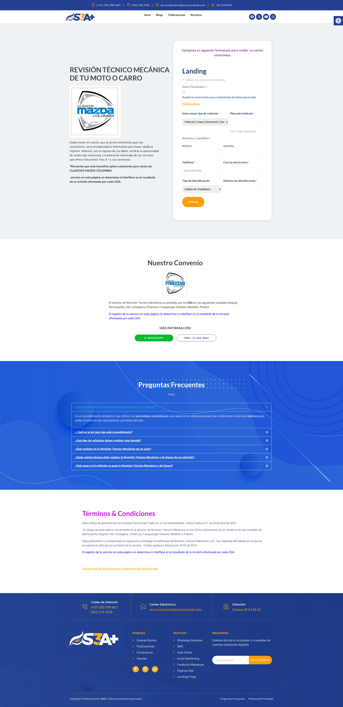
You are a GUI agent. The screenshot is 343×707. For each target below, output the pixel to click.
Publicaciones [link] (176, 15)
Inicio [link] (147, 15)
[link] (338, 20)
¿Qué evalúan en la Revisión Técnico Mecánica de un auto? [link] (113, 449)
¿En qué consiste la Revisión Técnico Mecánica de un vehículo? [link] (115, 407)
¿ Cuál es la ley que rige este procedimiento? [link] (104, 432)
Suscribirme (260, 659)
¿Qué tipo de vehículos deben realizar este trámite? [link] (108, 440)
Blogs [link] (159, 15)
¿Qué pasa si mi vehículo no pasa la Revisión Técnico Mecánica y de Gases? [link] (124, 466)
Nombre (187, 145)
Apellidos (228, 145)
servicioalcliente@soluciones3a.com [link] (176, 609)
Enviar (193, 202)
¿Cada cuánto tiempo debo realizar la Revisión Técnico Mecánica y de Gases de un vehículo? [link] (134, 457)
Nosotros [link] (196, 15)
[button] (171, 407)
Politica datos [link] (191, 104)
